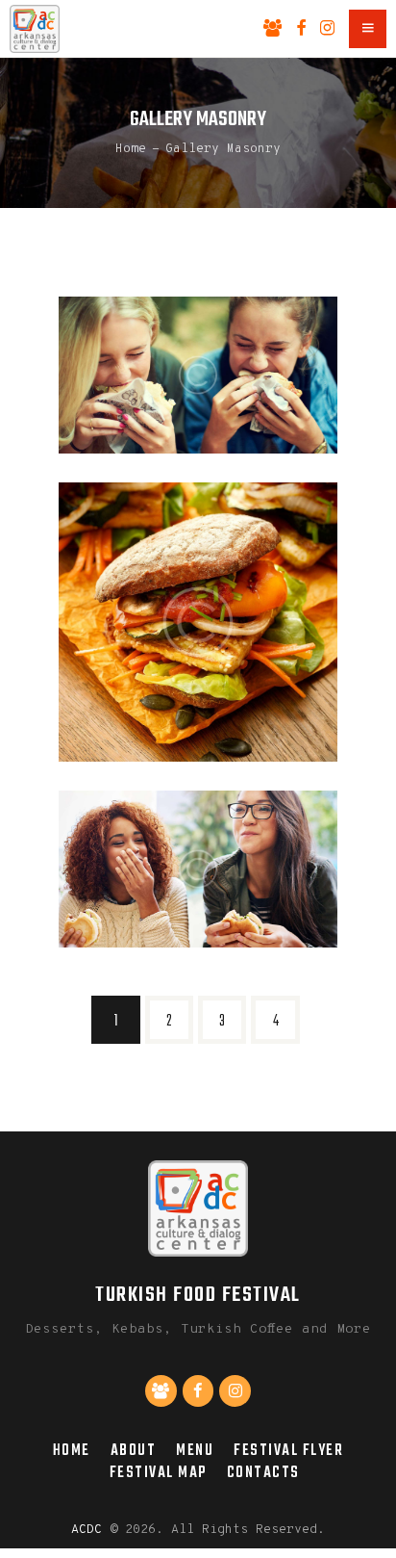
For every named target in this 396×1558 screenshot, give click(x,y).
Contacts (263, 1473)
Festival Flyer (288, 1451)
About (134, 1451)
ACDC (86, 1530)
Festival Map (158, 1473)
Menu (194, 1451)
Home (130, 149)
